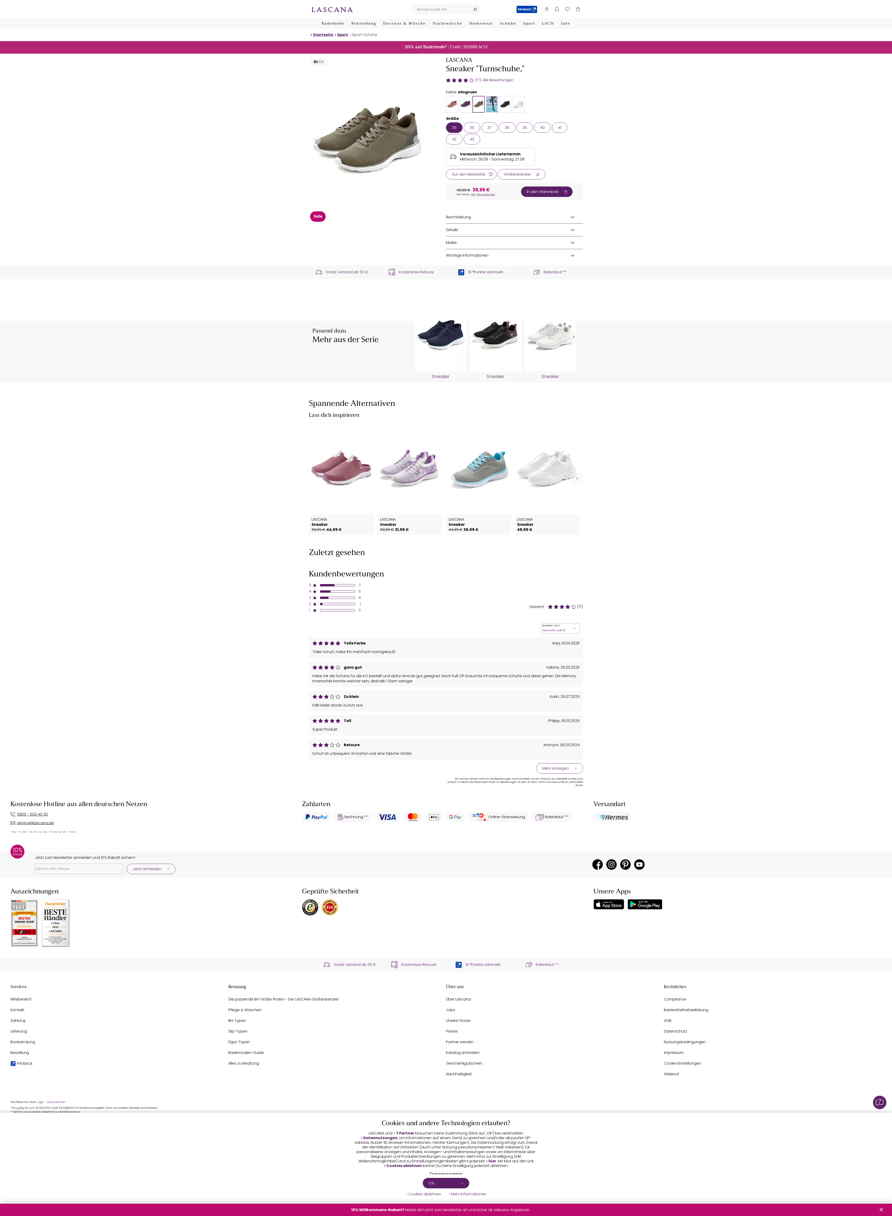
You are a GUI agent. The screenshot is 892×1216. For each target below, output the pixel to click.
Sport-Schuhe (364, 34)
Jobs (450, 1010)
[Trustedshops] (310, 907)
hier (492, 1161)
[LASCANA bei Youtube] (639, 864)
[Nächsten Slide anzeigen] (418, 140)
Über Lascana (458, 999)
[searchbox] (440, 9)
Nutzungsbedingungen (685, 1042)
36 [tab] (472, 127)
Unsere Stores (458, 1020)
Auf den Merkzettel (468, 174)
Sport (529, 24)
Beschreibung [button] (458, 217)
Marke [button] (451, 242)
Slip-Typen (238, 1031)
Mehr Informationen (468, 1194)
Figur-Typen (239, 1042)
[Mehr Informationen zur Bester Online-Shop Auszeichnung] (24, 923)
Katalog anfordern (463, 1052)
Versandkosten (485, 194)
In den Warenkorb (543, 191)
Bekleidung (363, 24)
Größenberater (517, 174)
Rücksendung (22, 1042)
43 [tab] (472, 139)
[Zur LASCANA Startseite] (332, 9)
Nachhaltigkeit (459, 1074)
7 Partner (405, 1133)
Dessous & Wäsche (404, 24)
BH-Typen (237, 1020)
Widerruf (671, 1074)
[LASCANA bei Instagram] (611, 864)
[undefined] (573, 337)
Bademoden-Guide (246, 1052)
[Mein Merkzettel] (567, 9)
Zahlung (17, 1020)
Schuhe (508, 24)
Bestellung (19, 1052)
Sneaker (440, 376)
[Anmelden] (557, 9)
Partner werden (460, 1042)
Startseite (323, 34)
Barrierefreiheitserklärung (686, 1010)
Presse (452, 1031)
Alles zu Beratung (243, 1063)
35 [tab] (454, 127)
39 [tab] (524, 127)
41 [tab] (559, 127)
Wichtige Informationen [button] (467, 255)
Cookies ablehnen (404, 1166)
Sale (565, 24)
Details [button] (452, 229)
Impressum (674, 1052)
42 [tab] (454, 139)
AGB (667, 1020)
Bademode (333, 24)
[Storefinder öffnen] (546, 9)
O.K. (432, 1183)
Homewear (481, 24)
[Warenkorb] (578, 9)
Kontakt (17, 1010)
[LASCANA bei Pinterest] (625, 864)
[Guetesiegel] (330, 907)
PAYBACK (25, 1063)
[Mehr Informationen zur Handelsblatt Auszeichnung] (56, 923)
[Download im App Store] (609, 904)
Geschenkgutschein (464, 1063)
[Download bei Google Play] (645, 904)
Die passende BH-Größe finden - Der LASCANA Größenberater (283, 999)
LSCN (548, 24)
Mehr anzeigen (555, 768)
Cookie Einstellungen (682, 1063)
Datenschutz (675, 1031)
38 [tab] (507, 127)
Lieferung (18, 1031)
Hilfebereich (21, 999)
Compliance (675, 999)
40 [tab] (542, 127)
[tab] (452, 104)
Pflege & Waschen (245, 1010)
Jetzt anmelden (147, 869)
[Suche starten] (475, 9)
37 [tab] (489, 127)
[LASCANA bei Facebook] (597, 864)
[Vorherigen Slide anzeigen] (315, 140)
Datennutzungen (380, 1138)
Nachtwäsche (447, 24)
